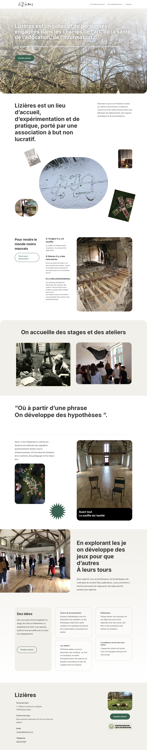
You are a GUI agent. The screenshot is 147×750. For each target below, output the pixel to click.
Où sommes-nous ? (98, 4)
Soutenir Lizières (120, 716)
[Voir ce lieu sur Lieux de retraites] (120, 729)
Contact (128, 4)
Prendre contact (24, 58)
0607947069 (21, 742)
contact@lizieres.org (24, 732)
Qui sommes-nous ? (115, 4)
